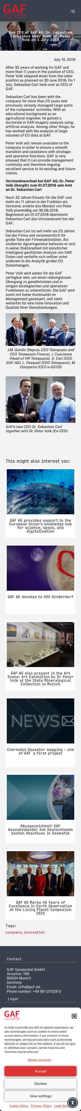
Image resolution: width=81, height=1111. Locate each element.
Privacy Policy (41, 1106)
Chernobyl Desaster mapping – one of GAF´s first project (40, 751)
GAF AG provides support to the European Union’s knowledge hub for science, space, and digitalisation (40, 526)
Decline (40, 1084)
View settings (41, 1096)
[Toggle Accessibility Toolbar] (73, 1103)
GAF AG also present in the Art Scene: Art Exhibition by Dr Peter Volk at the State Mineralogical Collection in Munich (40, 678)
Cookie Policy (19, 1106)
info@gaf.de (29, 987)
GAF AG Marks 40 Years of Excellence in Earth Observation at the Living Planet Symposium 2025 (40, 908)
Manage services (39, 1060)
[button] (74, 1016)
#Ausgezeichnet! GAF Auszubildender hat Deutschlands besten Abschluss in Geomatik (40, 830)
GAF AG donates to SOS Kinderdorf (40, 596)
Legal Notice (63, 1106)
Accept (40, 1071)
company (14, 932)
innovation (34, 932)
